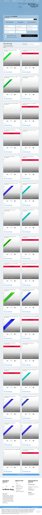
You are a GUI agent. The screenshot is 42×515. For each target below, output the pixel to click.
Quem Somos (18, 485)
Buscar (35, 19)
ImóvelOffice (12, 507)
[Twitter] (36, 1)
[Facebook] (34, 1)
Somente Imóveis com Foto (11, 35)
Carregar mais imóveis (21, 474)
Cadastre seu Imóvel (19, 486)
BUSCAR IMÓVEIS (29, 35)
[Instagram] (39, 1)
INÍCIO (19, 3)
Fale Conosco (18, 489)
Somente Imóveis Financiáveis (12, 37)
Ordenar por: (25, 44)
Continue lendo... (5, 503)
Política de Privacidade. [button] (23, 513)
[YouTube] (37, 1)
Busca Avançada (9, 22)
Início (17, 483)
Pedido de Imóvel (19, 488)
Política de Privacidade (20, 491)
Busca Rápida (20, 22)
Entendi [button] (38, 511)
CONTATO (20, 6)
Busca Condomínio (32, 22)
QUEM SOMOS (24, 3)
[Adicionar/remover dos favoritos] (19, 49)
